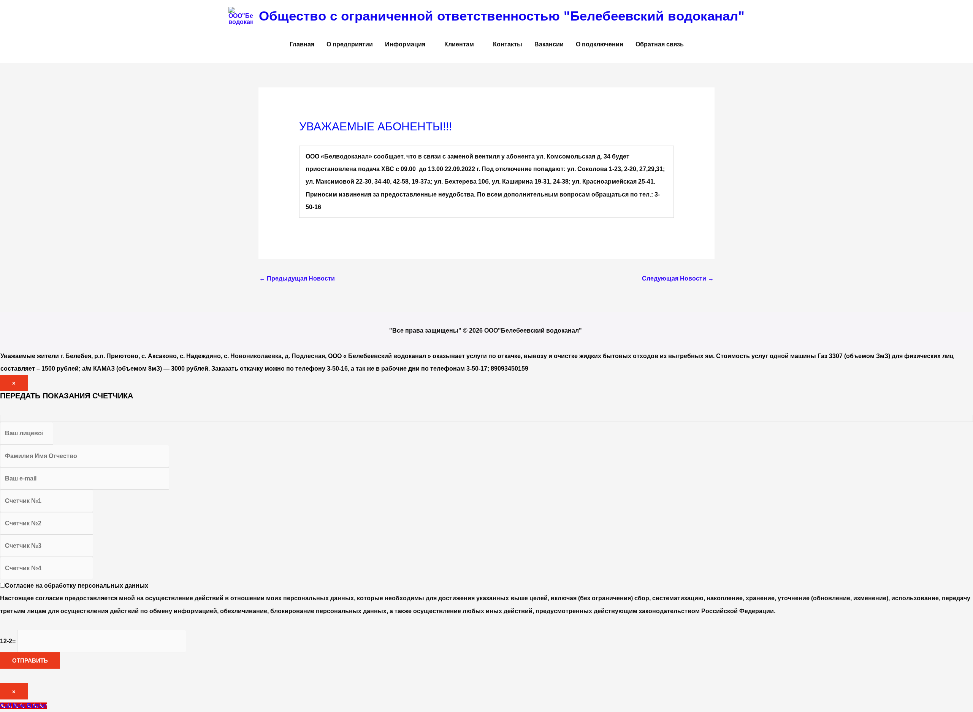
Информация (405, 44)
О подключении (599, 44)
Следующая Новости (678, 278)
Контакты (507, 44)
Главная (302, 44)
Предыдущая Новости (297, 278)
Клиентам (459, 44)
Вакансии (549, 44)
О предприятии (349, 44)
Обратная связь (659, 44)
